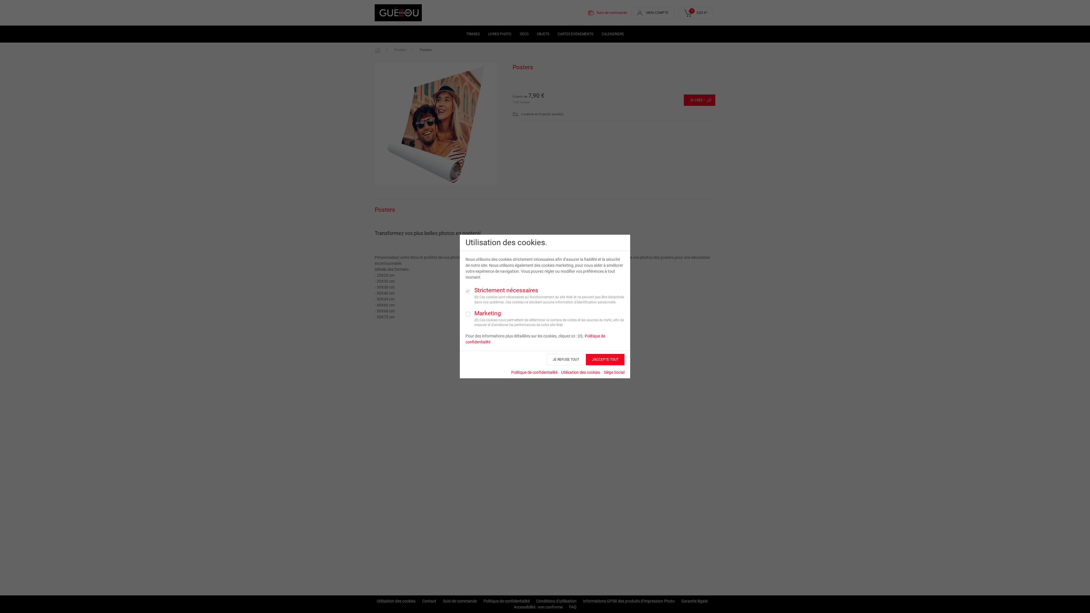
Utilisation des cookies (580, 372)
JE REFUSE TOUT (566, 360)
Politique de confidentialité (534, 372)
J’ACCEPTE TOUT (605, 360)
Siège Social (614, 372)
